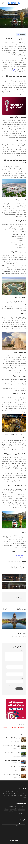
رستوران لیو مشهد (21, 578)
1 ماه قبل (18, 748)
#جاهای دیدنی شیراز (13, 806)
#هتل (11, 811)
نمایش (18, 34)
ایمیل (22, 671)
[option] (14, 624)
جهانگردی (16, 19)
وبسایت (21, 678)
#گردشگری (5, 811)
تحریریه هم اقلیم (19, 24)
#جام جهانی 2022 (10, 561)
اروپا (23, 631)
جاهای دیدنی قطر (19, 555)
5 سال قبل (15, 24)
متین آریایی (24, 636)
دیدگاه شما (21, 650)
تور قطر (21, 557)
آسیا (20, 19)
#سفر (15, 811)
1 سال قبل (20, 636)
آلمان (25, 631)
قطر (21, 19)
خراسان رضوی (13, 577)
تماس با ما (12, 840)
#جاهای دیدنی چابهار (21, 808)
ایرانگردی (17, 577)
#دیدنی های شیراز (13, 808)
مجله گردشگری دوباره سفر (20, 823)
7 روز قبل (18, 741)
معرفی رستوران (22, 577)
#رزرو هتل (6, 808)
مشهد (10, 577)
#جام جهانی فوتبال (22, 563)
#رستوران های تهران (21, 811)
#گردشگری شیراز (22, 813)
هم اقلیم (15, 70)
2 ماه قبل (18, 756)
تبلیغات (16, 840)
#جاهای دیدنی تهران (21, 806)
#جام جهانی (18, 561)
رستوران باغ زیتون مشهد (16, 586)
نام (22, 664)
